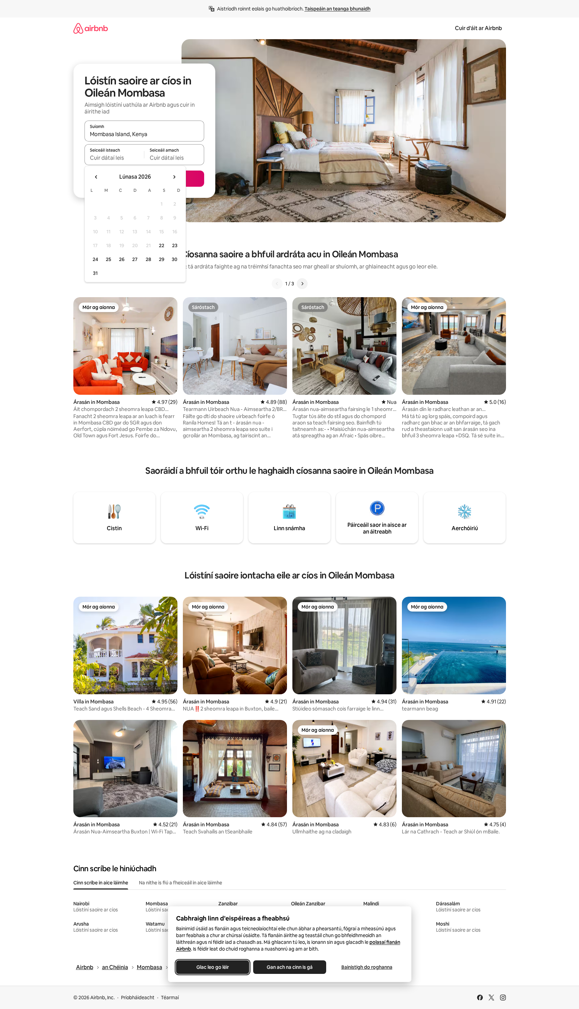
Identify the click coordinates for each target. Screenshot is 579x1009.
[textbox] (114, 158)
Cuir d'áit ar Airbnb (478, 28)
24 (95, 259)
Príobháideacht (137, 997)
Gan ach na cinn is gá (290, 967)
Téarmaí (170, 997)
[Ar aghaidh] (302, 283)
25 (108, 259)
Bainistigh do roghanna (366, 967)
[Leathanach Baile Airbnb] (90, 28)
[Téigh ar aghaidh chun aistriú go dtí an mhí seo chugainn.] (174, 177)
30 (174, 259)
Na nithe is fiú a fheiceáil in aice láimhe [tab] (180, 883)
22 (161, 245)
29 (161, 259)
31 (95, 273)
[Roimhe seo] (277, 283)
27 (135, 259)
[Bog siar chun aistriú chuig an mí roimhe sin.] (96, 177)
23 (174, 245)
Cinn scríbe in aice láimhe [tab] (100, 883)
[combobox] (144, 134)
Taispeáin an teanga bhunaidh (337, 9)
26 (121, 259)
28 (148, 259)
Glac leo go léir (212, 967)
